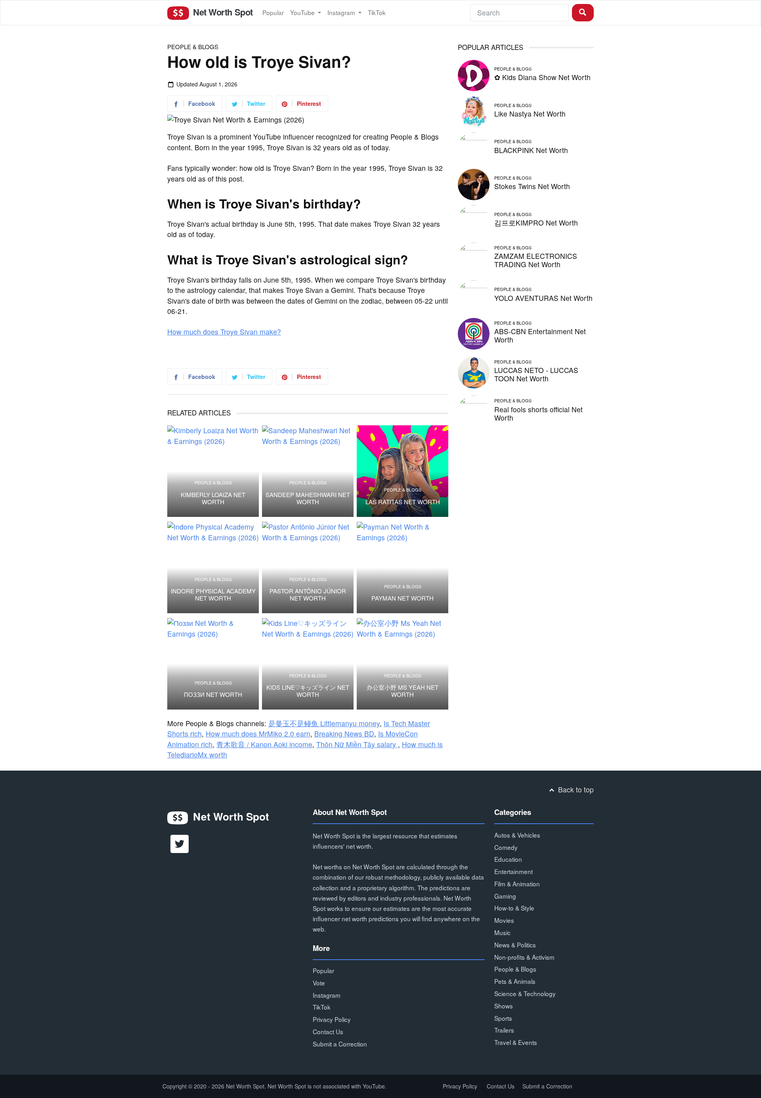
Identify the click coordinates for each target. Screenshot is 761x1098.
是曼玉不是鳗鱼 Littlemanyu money (324, 723)
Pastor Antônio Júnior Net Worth (308, 594)
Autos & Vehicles (517, 834)
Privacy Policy (332, 1019)
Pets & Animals (514, 981)
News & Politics (515, 944)
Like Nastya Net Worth (530, 114)
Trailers (504, 1029)
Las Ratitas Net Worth (402, 501)
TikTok (377, 12)
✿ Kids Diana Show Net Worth (542, 77)
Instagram (342, 12)
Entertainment (513, 871)
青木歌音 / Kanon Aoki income (264, 744)
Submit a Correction (340, 1043)
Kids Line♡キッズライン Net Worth (307, 691)
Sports (503, 1018)
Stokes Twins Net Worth (532, 186)
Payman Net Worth (402, 598)
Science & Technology (525, 993)
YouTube (303, 12)
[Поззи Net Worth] (213, 664)
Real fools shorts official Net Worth (538, 413)
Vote (319, 982)
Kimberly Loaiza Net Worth (213, 498)
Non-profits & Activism (524, 957)
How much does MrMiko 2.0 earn (258, 733)
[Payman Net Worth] (402, 567)
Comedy (506, 847)
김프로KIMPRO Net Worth (536, 223)
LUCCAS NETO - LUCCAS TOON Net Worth (536, 374)
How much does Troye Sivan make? (224, 332)
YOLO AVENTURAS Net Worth (543, 298)
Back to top (575, 789)
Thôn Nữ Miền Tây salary (357, 744)
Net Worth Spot (221, 12)
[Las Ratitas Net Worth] (402, 471)
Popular (273, 12)
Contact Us (328, 1031)
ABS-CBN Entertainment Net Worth (540, 335)
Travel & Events (515, 1042)
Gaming (505, 895)
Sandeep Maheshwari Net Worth (308, 498)
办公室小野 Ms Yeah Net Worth (402, 691)
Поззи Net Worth (213, 694)
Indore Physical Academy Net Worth (213, 594)
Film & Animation (517, 883)
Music (502, 932)
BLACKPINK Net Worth (531, 150)
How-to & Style (514, 907)
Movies (504, 920)
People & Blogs (192, 46)
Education (508, 859)
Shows (503, 1005)
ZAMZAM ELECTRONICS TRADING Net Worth (535, 260)
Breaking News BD (344, 733)
